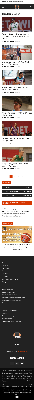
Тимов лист (5, 303)
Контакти (5, 265)
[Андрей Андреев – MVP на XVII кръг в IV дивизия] (17, 154)
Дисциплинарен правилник (10, 316)
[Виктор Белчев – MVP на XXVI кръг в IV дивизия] (17, 52)
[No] (32, 393)
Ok (17, 397)
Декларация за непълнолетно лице (13, 297)
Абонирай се (27, 195)
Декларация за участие (9, 295)
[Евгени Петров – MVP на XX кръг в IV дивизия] (17, 128)
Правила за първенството (10, 310)
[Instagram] (17, 363)
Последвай (27, 191)
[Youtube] (22, 363)
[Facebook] (12, 363)
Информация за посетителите (12, 321)
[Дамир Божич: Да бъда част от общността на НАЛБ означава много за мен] (17, 24)
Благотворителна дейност (10, 279)
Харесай (28, 187)
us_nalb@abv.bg (22, 351)
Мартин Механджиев (8, 41)
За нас (4, 263)
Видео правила (7, 318)
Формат (4, 313)
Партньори (5, 268)
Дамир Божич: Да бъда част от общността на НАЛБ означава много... (16, 36)
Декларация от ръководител (11, 300)
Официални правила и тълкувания (13, 282)
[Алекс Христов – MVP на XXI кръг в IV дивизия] (17, 103)
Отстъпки (5, 276)
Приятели (5, 271)
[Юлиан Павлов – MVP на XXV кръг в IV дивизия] (17, 77)
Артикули (5, 274)
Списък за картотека (8, 292)
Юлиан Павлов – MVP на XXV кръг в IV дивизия (15, 88)
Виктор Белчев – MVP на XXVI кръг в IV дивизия (15, 63)
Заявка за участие (8, 289)
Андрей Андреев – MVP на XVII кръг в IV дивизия (16, 165)
